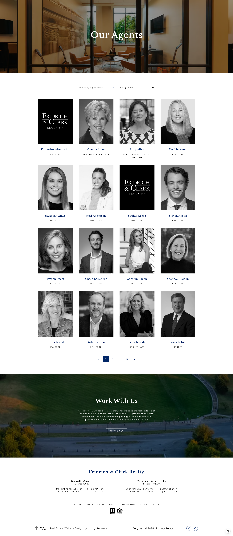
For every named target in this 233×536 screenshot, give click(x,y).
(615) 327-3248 (97, 492)
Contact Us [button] (116, 431)
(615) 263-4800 (169, 489)
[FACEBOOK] (188, 528)
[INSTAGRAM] (195, 528)
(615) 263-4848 (169, 492)
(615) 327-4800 (97, 489)
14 (127, 359)
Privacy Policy (164, 528)
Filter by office (125, 87)
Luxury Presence (98, 528)
